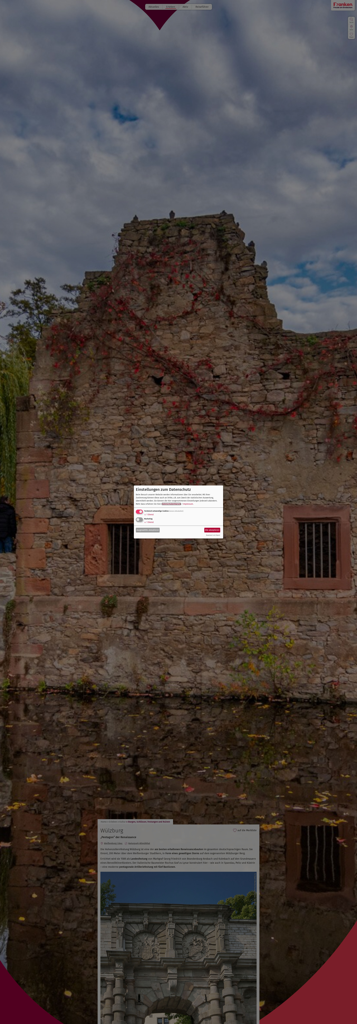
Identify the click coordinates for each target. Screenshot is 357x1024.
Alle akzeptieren (212, 530)
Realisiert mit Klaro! (213, 535)
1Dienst (149, 514)
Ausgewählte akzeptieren (148, 530)
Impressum (188, 504)
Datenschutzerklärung (171, 504)
